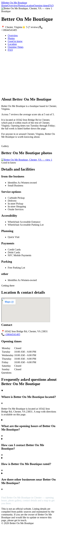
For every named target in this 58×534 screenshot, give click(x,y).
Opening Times (15, 47)
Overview (13, 5)
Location (29, 5)
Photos (21, 5)
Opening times (41, 5)
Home (4, 5)
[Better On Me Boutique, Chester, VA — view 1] (26, 159)
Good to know (15, 41)
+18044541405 (12, 334)
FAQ (51, 5)
